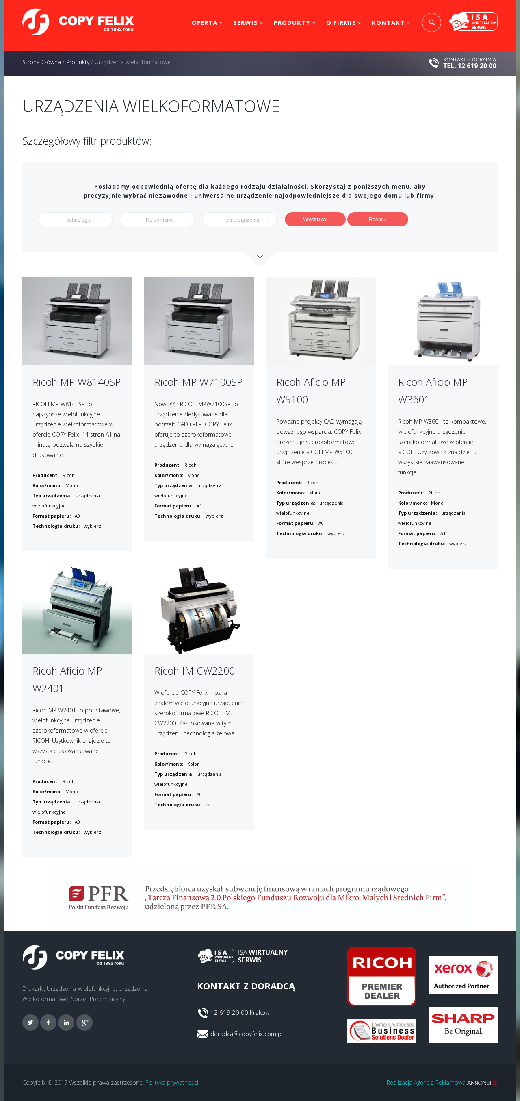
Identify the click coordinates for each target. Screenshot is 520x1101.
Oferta (204, 22)
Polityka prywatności (171, 1082)
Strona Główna (41, 62)
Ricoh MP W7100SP (198, 382)
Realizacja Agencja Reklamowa (427, 1082)
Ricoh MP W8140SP (76, 382)
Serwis (245, 22)
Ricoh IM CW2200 (194, 670)
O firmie (341, 22)
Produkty (292, 22)
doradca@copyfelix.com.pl (246, 1033)
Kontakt (388, 22)
